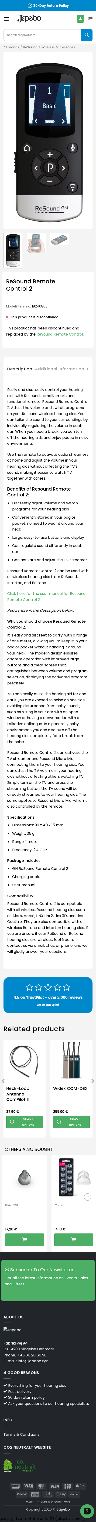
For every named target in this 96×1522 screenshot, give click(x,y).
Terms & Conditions (21, 1434)
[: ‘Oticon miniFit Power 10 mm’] (73, 1239)
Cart (30, 1502)
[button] (6, 19)
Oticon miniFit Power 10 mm (69, 1215)
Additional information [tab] (59, 369)
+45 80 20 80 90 (32, 1355)
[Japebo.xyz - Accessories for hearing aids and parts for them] (29, 19)
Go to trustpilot (48, 1005)
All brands (11, 47)
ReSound (30, 47)
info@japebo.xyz (33, 1361)
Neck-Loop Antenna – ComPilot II (17, 1094)
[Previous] (11, 140)
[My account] (80, 19)
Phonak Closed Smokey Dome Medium (22, 1218)
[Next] (85, 140)
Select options (28, 1122)
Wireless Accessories (58, 47)
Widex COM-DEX (70, 1088)
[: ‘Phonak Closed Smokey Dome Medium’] (24, 1239)
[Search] (87, 35)
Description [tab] (19, 369)
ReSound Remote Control (60, 334)
